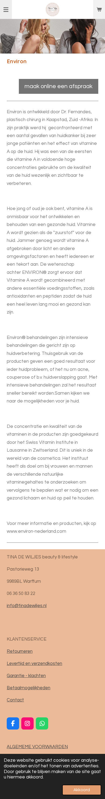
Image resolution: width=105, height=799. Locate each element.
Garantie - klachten (26, 675)
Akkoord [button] (82, 790)
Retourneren (20, 651)
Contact (15, 700)
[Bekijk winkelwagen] (99, 9)
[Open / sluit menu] (6, 9)
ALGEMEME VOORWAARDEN (37, 746)
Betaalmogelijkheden (28, 687)
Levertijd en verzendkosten (34, 663)
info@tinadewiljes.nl (27, 605)
